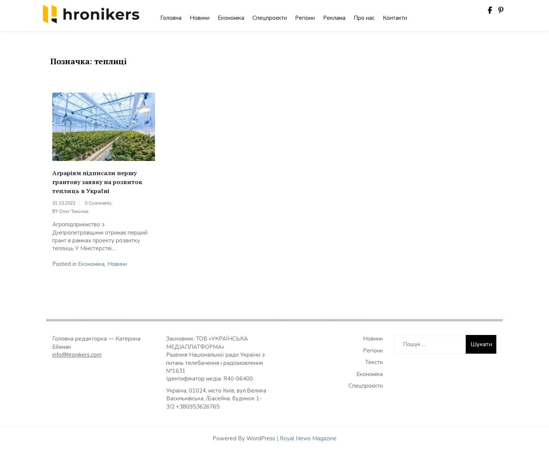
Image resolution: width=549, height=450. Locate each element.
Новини (200, 18)
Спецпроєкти (269, 18)
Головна (171, 18)
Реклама (334, 18)
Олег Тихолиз (74, 211)
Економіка (231, 18)
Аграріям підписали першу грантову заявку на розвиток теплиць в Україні (97, 182)
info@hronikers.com (77, 355)
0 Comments (98, 203)
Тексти (374, 362)
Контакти (395, 18)
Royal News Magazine (308, 438)
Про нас (364, 18)
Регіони (305, 18)
